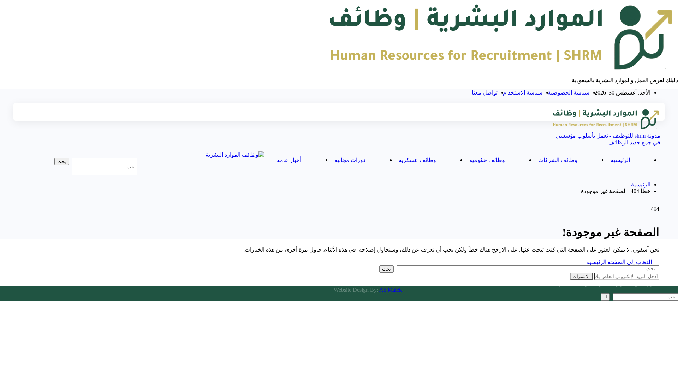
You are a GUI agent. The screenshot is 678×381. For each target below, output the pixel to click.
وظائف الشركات (557, 160)
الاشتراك (581, 276)
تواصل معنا (485, 93)
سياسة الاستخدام (522, 93)
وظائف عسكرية (417, 160)
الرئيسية (620, 160)
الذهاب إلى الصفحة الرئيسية (620, 262)
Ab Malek (390, 290)
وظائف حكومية (487, 160)
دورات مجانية (349, 160)
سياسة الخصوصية (568, 93)
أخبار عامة (289, 160)
